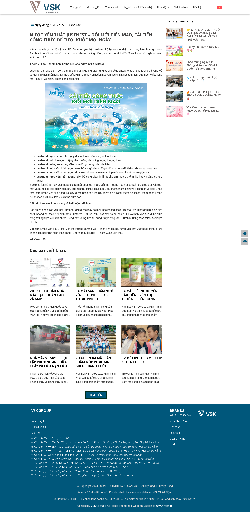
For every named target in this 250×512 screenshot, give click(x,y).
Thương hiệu (112, 7)
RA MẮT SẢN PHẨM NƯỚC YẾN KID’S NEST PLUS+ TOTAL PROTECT (95, 295)
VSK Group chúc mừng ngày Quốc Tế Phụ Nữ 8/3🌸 (203, 110)
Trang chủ (75, 7)
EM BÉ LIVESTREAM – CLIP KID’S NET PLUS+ (141, 360)
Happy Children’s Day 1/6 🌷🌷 (202, 48)
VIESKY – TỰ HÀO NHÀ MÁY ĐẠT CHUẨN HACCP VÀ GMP (48, 295)
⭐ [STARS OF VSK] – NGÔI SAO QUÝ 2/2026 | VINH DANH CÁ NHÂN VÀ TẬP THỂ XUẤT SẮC (203, 34)
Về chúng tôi (93, 7)
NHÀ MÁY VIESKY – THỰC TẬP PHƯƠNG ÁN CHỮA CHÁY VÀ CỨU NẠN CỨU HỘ (49, 362)
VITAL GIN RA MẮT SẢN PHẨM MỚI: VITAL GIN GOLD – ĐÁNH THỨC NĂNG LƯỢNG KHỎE (93, 362)
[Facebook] (244, 233)
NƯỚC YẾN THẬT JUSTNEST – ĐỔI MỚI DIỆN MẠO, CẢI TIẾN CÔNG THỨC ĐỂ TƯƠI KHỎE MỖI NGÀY (91, 37)
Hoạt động (163, 7)
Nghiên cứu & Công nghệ (138, 7)
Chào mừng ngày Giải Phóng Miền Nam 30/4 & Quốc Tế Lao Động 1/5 (202, 65)
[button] (96, 395)
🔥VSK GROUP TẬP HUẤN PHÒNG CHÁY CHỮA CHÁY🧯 (203, 95)
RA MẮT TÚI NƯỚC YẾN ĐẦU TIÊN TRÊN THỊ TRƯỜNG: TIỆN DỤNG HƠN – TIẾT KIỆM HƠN (139, 295)
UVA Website (164, 506)
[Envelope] (244, 241)
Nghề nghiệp (181, 7)
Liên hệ (197, 7)
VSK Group (98, 506)
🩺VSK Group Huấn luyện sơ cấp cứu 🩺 (202, 78)
